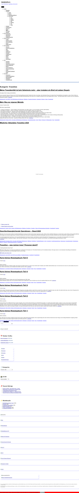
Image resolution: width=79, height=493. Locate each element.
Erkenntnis (33, 119)
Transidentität (50, 99)
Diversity (7, 53)
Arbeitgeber (34, 99)
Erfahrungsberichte (9, 65)
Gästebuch (8, 78)
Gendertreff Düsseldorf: (4, 340)
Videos (8, 31)
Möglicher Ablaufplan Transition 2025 (14, 123)
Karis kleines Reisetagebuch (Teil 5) (14, 258)
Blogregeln (8, 35)
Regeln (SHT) (8, 44)
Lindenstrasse (8, 54)
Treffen (7, 39)
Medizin (7, 55)
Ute (11, 23)
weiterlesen (10, 97)
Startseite (8, 10)
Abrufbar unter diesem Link (6, 252)
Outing (46, 99)
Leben (37, 119)
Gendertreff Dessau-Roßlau (8, 405)
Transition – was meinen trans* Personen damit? (19, 245)
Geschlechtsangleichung (55, 241)
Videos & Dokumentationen (40, 228)
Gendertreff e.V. (5, 2)
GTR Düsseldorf (9, 40)
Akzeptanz (27, 254)
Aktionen (7, 46)
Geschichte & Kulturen (10, 64)
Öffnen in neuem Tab (5, 224)
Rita (11, 21)
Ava (11, 17)
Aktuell (20, 241)
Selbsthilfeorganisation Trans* (8, 403)
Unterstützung (8, 27)
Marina (12, 18)
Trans (53, 119)
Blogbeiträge (8, 34)
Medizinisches (19, 228)
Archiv (7, 43)
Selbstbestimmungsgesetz (12, 242)
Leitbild (9, 12)
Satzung (9, 14)
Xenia (12, 25)
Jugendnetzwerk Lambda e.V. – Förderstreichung (12, 391)
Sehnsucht (44, 119)
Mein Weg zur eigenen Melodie (12, 102)
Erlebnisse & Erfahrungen (18, 99)
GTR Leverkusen (9, 42)
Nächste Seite (6, 321)
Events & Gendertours (10, 48)
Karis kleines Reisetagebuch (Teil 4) (14, 271)
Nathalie (12, 20)
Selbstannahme (49, 119)
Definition (7, 61)
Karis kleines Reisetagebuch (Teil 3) (14, 285)
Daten (7, 70)
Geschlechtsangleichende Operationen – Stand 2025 (20, 231)
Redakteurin (2, 99)
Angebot (7, 26)
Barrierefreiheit (8, 77)
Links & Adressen (9, 67)
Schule (7, 57)
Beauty (7, 66)
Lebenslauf (28, 268)
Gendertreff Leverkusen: (5, 342)
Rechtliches (28, 228)
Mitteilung (26, 99)
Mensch (40, 119)
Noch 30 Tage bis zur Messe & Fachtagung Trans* (12, 392)
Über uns (7, 28)
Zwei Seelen (8, 59)
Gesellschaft (31, 254)
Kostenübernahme (69, 241)
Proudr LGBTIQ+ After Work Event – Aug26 (11, 388)
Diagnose (8, 62)
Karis (4, 260)
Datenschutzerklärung (10, 76)
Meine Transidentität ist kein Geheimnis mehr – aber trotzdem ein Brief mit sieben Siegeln (35, 90)
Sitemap (7, 32)
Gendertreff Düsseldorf (7, 408)
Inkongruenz (63, 241)
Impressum (8, 75)
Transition (30, 99)
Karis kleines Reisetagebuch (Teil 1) (14, 311)
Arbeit (20, 268)
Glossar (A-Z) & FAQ (10, 68)
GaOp (45, 241)
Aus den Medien (18, 254)
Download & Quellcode (10, 71)
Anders (7, 50)
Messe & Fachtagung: (4, 338)
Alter (7, 49)
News (7, 72)
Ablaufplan (47, 228)
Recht (7, 56)
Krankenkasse (75, 241)
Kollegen (43, 99)
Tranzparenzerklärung (12, 15)
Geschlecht (49, 241)
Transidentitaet (36, 254)
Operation (5, 242)
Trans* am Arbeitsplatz (7, 407)
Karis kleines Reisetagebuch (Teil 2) (14, 296)
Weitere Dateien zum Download (7, 226)
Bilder (7, 29)
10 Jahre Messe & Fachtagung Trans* (10, 390)
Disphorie (42, 241)
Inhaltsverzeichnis (9, 37)
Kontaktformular (9, 79)
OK (41, 492)
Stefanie (12, 22)
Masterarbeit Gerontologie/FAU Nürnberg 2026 (11, 389)
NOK (43, 492)
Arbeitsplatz (8, 51)
